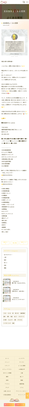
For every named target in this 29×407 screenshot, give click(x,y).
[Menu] (27, 2)
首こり (15, 316)
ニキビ (5, 313)
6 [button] (16, 56)
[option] (14, 42)
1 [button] (11, 56)
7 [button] (17, 56)
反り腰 (5, 319)
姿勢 (8, 316)
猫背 (5, 260)
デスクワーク (21, 316)
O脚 (15, 319)
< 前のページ (5, 242)
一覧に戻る (14, 243)
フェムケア (10, 319)
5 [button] (15, 56)
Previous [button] (2, 42)
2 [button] (12, 56)
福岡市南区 (23, 313)
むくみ (9, 313)
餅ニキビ (17, 313)
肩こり (5, 262)
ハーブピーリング (7, 323)
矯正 (11, 316)
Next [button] (26, 42)
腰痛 (5, 268)
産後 (5, 265)
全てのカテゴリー (8, 254)
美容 (13, 323)
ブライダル (20, 319)
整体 (4, 316)
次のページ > (23, 242)
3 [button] (13, 56)
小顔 (5, 257)
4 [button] (14, 56)
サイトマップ (21, 394)
